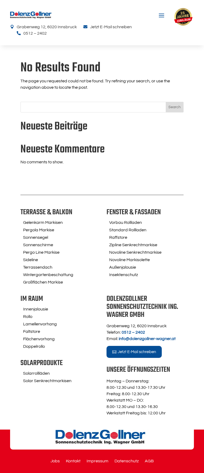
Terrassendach (37, 267)
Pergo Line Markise (41, 252)
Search (174, 107)
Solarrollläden (36, 373)
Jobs (55, 461)
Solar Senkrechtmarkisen (47, 381)
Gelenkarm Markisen (43, 222)
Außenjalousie (122, 267)
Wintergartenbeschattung (48, 275)
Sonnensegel (35, 237)
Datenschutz (126, 461)
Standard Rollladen (127, 230)
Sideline (30, 260)
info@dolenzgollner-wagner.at (147, 339)
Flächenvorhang (39, 339)
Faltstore (31, 331)
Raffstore (118, 237)
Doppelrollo (34, 346)
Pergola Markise (38, 230)
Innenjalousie (35, 309)
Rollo (27, 316)
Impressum (97, 461)
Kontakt (73, 461)
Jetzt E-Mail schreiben (111, 27)
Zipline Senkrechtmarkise (133, 245)
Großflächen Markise (43, 282)
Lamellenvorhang (40, 324)
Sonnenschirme (38, 245)
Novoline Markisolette (129, 260)
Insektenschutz (123, 275)
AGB (149, 461)
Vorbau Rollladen (125, 222)
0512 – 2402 (35, 33)
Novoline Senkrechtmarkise (135, 252)
